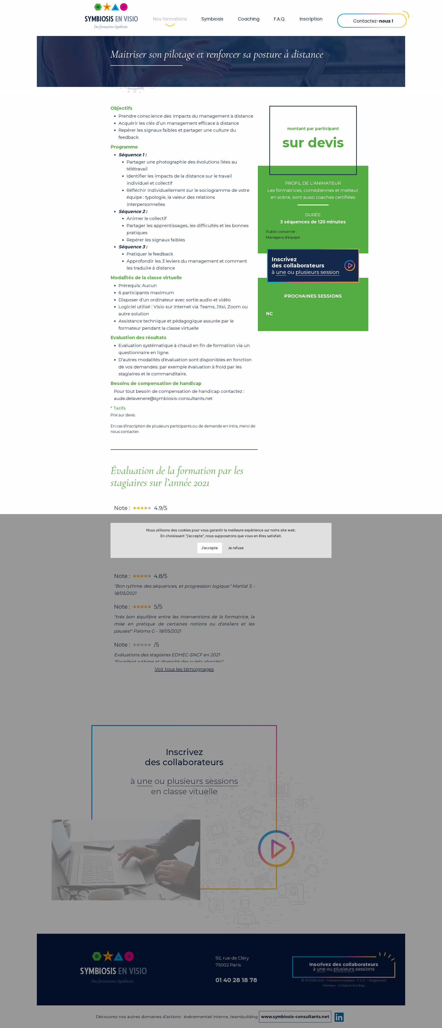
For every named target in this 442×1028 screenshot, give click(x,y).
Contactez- (373, 21)
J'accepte (209, 548)
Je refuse (236, 548)
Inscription (311, 19)
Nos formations (170, 19)
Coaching (248, 19)
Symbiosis (212, 19)
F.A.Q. (279, 19)
